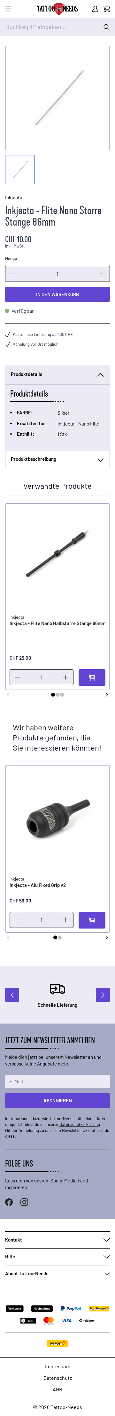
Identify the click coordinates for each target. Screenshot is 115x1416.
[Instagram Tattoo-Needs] (24, 1202)
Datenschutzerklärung (79, 1124)
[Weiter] (106, 694)
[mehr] (102, 274)
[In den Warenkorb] (92, 677)
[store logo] (57, 9)
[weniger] (13, 274)
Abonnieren (57, 1100)
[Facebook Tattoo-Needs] (9, 1202)
